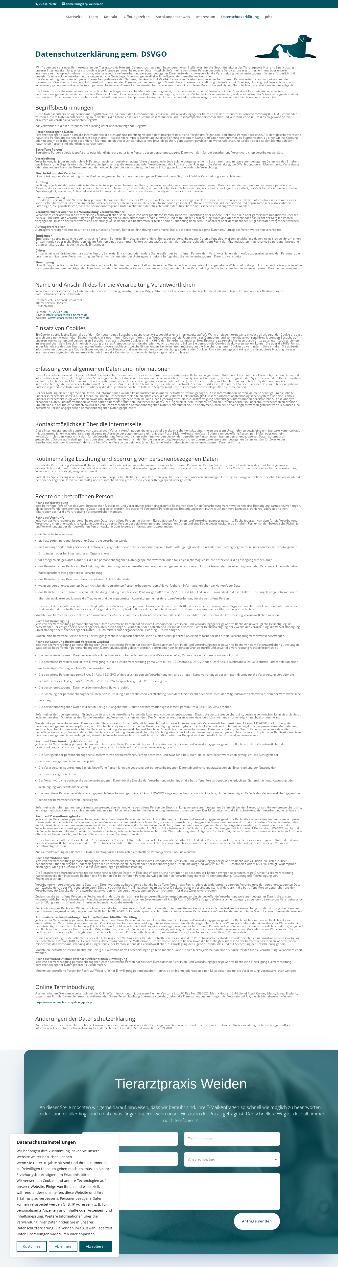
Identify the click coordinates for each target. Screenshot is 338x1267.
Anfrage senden (257, 1221)
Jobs (268, 17)
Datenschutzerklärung (240, 17)
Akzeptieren (96, 1246)
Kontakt (111, 17)
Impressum (205, 17)
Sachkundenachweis (173, 17)
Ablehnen (63, 1246)
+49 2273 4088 (57, 312)
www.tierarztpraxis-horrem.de (69, 318)
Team (93, 17)
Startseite (74, 17)
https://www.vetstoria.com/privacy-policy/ (63, 1002)
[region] (64, 1195)
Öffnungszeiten (137, 17)
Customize (31, 1246)
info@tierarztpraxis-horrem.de (67, 315)
